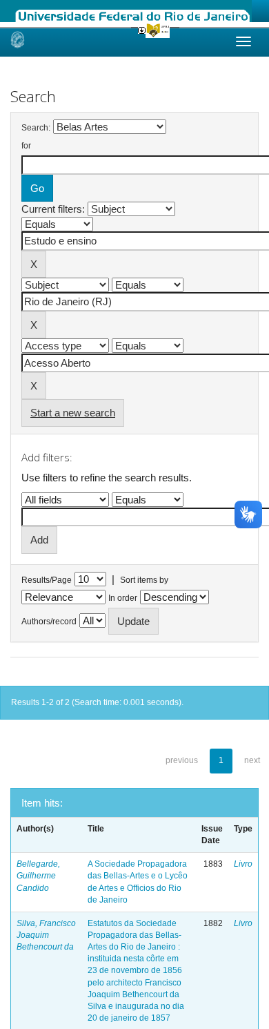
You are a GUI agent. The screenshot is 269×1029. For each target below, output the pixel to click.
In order (122, 598)
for (26, 146)
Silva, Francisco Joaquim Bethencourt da (46, 935)
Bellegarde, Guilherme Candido (38, 875)
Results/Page (46, 580)
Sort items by (144, 580)
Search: (35, 128)
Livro (243, 864)
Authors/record (49, 621)
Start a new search (72, 413)
